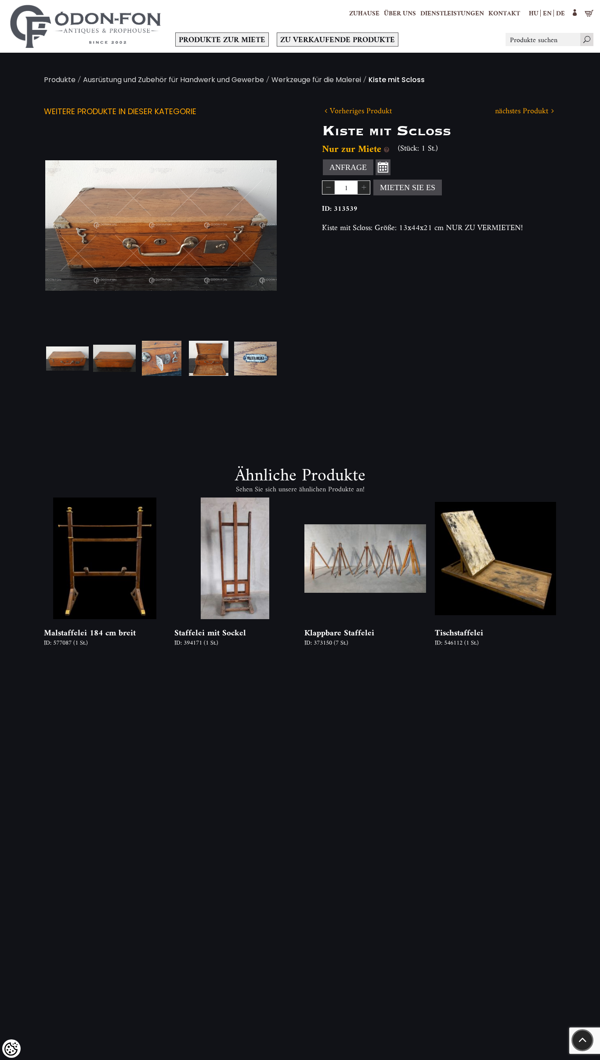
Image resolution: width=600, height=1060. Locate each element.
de (560, 13)
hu (534, 13)
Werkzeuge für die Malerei (316, 80)
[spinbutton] (346, 187)
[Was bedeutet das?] (386, 148)
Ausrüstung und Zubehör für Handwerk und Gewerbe (173, 80)
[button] (400, 13)
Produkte (60, 80)
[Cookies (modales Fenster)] (11, 1048)
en (547, 13)
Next (256, 225)
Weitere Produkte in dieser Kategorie (120, 112)
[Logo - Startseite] (85, 26)
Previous (66, 225)
